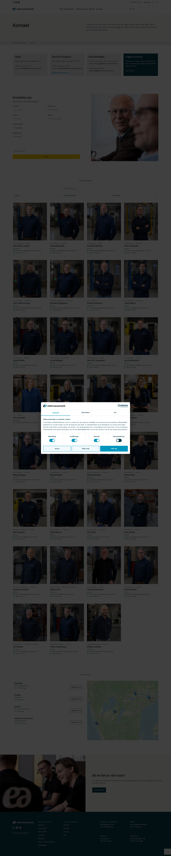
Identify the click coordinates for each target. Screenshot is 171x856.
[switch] (74, 440)
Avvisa (57, 448)
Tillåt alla (114, 448)
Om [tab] (115, 412)
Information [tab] (85, 412)
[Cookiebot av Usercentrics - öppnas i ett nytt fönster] (119, 405)
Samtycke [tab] (55, 413)
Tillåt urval (85, 448)
